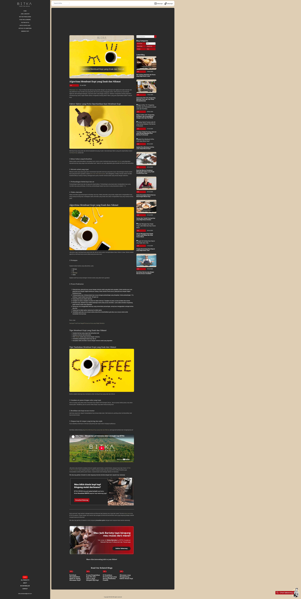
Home (25, 11)
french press (101, 173)
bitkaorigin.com (73, 90)
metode (77, 337)
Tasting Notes (25, 22)
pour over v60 (94, 173)
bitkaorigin (160, 3)
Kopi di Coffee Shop (25, 25)
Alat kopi (75, 273)
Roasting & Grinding (25, 19)
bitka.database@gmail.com (25, 593)
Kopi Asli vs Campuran (25, 28)
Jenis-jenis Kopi (25, 13)
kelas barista (127, 513)
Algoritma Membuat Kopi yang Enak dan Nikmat (96, 430)
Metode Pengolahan (25, 16)
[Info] (71, 573)
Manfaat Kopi (25, 31)
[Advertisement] (113, 23)
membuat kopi (73, 152)
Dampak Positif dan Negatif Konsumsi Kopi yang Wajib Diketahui (86, 323)
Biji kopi (119, 161)
